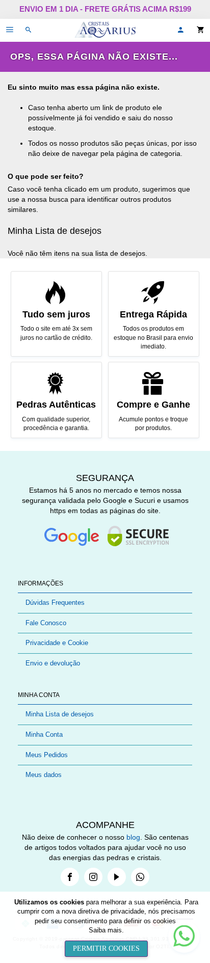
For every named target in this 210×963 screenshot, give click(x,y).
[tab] (105, 583)
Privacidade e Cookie (56, 643)
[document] (106, 927)
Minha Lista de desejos (59, 714)
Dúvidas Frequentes (55, 602)
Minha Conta (44, 734)
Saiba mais (105, 930)
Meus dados (43, 775)
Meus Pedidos (46, 755)
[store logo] (105, 30)
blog (133, 837)
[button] (180, 30)
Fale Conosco (45, 623)
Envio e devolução (52, 663)
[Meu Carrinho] (203, 30)
